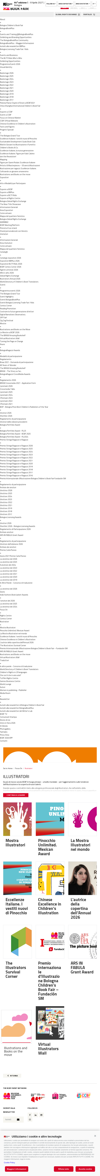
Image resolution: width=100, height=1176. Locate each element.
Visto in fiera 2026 (7, 722)
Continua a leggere (16, 795)
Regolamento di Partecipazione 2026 (15, 529)
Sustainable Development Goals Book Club (17, 141)
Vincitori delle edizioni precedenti (13, 421)
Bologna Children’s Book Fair (11, 25)
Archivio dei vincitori (8, 487)
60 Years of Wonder (8, 365)
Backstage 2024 (6, 79)
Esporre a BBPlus (7, 192)
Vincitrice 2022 (6, 502)
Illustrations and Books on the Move (15, 329)
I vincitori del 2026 (7, 600)
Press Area (4, 734)
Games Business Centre (10, 681)
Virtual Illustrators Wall (9, 338)
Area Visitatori (6, 242)
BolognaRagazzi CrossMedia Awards (15, 374)
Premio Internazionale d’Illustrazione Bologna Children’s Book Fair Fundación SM (33, 478)
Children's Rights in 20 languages (13, 672)
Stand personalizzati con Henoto (14, 231)
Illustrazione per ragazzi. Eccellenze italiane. (18, 168)
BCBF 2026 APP (6, 737)
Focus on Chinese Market (10, 117)
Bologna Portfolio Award (10, 424)
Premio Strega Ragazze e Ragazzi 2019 (16, 466)
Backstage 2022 (6, 84)
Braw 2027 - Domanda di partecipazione (16, 362)
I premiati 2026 (6, 386)
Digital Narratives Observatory (12, 314)
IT (93, 3)
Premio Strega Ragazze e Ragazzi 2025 (16, 448)
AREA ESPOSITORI (65, 3)
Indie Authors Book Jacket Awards (14, 594)
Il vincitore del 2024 (8, 564)
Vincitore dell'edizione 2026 (11, 544)
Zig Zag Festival (6, 320)
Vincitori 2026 (5, 412)
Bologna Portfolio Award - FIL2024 (14, 436)
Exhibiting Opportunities (10, 61)
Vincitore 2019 (6, 508)
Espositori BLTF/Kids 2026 (11, 263)
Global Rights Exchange (9, 275)
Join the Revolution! (8, 156)
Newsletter (5, 699)
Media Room (5, 693)
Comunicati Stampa (8, 716)
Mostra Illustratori (7, 627)
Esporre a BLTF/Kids (8, 195)
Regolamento (5, 359)
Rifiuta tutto (63, 1169)
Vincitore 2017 (6, 514)
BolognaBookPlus (7, 28)
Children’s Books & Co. (9, 147)
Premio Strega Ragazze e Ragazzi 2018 (16, 469)
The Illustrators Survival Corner (13, 645)
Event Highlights (7, 296)
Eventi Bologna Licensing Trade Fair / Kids (17, 302)
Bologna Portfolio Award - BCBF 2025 (15, 433)
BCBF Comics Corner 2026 (10, 266)
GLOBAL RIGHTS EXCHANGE (66, 14)
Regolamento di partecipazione (13, 418)
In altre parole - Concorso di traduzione (16, 666)
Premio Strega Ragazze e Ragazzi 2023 (16, 454)
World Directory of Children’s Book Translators (19, 281)
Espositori (4, 177)
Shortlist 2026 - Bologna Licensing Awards (17, 526)
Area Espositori (6, 210)
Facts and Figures (7, 126)
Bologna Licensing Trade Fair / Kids (14, 49)
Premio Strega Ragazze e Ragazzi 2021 (16, 460)
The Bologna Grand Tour (10, 135)
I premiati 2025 (6, 392)
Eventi (2, 284)
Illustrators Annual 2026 (10, 278)
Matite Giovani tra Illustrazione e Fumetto (17, 144)
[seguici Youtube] (41, 1115)
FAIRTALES (87, 14)
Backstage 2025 (6, 76)
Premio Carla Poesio (8, 550)
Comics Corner (6, 305)
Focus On (4, 609)
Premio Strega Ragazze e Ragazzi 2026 (16, 445)
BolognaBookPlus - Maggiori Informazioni (17, 43)
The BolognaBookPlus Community (14, 40)
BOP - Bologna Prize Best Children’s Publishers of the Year (24, 406)
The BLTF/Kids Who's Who (11, 58)
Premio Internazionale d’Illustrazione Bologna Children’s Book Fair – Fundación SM (34, 648)
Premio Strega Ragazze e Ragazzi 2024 (16, 451)
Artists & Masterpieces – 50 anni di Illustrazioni (20, 165)
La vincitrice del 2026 (8, 558)
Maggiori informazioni (16, 1169)
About (2, 19)
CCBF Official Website (9, 120)
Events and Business (9, 55)
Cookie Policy (9, 1162)
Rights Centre (6, 615)
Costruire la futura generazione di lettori (17, 311)
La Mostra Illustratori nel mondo (13, 633)
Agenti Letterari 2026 (9, 269)
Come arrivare (6, 213)
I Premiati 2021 (6, 403)
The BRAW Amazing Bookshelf (13, 335)
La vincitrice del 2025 (8, 561)
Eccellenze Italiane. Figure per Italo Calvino (17, 153)
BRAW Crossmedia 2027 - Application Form (18, 383)
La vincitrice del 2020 (8, 576)
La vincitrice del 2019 (8, 579)
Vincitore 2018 (6, 511)
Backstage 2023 (6, 81)
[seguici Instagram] (30, 1119)
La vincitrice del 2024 (8, 606)
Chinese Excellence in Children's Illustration (17, 123)
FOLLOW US (50, 3)
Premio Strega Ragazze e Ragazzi (14, 439)
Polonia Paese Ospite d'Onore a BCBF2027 (17, 102)
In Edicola (4, 725)
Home (10, 768)
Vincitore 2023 (6, 499)
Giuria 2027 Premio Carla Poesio (13, 555)
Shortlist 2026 (6, 415)
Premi (2, 344)
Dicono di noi (5, 719)
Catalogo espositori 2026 (10, 257)
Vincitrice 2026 (6, 490)
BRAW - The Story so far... (11, 371)
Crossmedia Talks (7, 389)
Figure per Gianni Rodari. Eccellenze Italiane (17, 162)
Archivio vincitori (6, 532)
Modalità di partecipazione (11, 356)
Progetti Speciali (7, 129)
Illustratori (4, 621)
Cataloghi (4, 251)
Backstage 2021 (6, 87)
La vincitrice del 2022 (8, 570)
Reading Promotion (8, 308)
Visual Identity (6, 67)
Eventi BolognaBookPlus (10, 299)
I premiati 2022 (6, 400)
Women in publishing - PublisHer (13, 690)
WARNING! (4, 222)
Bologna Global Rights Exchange (13, 201)
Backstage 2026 (6, 73)
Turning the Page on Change (11, 341)
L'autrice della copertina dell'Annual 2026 (16, 642)
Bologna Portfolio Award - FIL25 (13, 430)
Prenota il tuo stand (8, 228)
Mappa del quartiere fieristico (12, 216)
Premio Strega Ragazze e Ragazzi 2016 (16, 475)
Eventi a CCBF (5, 114)
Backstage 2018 (6, 96)
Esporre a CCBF (6, 111)
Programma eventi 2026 (10, 290)
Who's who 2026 (7, 272)
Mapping (3, 159)
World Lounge (5, 684)
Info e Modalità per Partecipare (13, 183)
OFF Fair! (3, 317)
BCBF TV (3, 713)
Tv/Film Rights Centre (9, 678)
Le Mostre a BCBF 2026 (9, 332)
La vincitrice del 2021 (8, 573)
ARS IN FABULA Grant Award (11, 535)
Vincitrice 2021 (6, 505)
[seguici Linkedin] (35, 1115)
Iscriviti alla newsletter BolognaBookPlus (17, 708)
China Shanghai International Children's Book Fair (20, 105)
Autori (2, 687)
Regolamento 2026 (8, 380)
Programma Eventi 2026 (10, 64)
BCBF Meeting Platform (10, 225)
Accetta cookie (85, 1169)
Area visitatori (82, 3)
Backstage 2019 (6, 93)
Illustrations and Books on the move (15, 174)
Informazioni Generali (9, 207)
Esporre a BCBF (6, 189)
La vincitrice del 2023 (8, 567)
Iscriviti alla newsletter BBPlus (12, 46)
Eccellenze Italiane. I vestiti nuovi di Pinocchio (18, 138)
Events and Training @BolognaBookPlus (16, 34)
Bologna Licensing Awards (10, 517)
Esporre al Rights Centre (10, 198)
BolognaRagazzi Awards (10, 350)
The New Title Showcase (10, 204)
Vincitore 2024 (6, 496)
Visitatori (4, 234)
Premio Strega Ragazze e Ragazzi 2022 (16, 457)
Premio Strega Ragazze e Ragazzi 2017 (16, 472)
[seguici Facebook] (30, 1115)
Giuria (2, 591)
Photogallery (5, 728)
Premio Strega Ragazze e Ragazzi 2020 (16, 463)
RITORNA (14, 1075)
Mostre (3, 323)
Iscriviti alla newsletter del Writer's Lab (16, 711)
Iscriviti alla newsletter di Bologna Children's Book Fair (22, 705)
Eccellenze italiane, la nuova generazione (17, 150)
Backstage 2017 (6, 99)
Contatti (3, 740)
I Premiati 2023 (6, 397)
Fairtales (3, 731)
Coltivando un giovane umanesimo (14, 171)
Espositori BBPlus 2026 (9, 260)
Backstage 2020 (6, 90)
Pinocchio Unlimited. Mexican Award (14, 630)
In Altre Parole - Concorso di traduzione (16, 582)
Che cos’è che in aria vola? (10, 675)
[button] (95, 1136)
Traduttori (4, 660)
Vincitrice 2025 (6, 493)
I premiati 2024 (6, 395)
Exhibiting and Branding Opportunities (16, 37)
